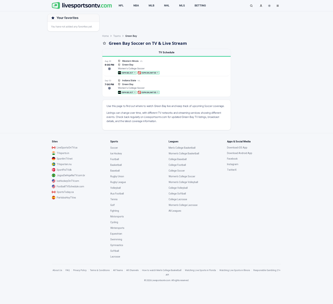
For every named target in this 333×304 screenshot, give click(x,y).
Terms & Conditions (100, 270)
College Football (177, 165)
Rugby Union (117, 176)
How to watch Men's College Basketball (161, 270)
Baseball (115, 170)
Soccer (114, 147)
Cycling (114, 222)
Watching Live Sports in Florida (200, 270)
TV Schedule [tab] (166, 52)
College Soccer (177, 170)
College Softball (177, 193)
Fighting (114, 210)
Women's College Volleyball (183, 182)
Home (105, 35)
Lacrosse (115, 256)
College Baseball (178, 159)
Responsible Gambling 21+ (266, 270)
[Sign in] (261, 5)
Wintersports (117, 228)
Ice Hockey (116, 153)
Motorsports (117, 216)
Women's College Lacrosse (183, 205)
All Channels (132, 270)
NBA (136, 5)
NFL (121, 5)
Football (114, 159)
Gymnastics (116, 245)
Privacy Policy (80, 270)
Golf (112, 205)
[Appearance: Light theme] (269, 5)
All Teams (118, 270)
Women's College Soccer (182, 176)
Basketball (116, 165)
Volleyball (115, 187)
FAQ (68, 270)
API (167, 274)
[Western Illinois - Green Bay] (166, 67)
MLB (151, 5)
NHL (166, 5)
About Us (57, 270)
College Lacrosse (178, 199)
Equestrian (116, 233)
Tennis (114, 199)
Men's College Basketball (182, 147)
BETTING (200, 5)
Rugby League (118, 182)
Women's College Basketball (184, 153)
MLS (182, 5)
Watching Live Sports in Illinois (234, 270)
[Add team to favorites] (104, 43)
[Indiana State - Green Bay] (166, 86)
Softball (114, 250)
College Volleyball (178, 187)
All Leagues (175, 210)
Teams (117, 35)
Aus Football (117, 193)
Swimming (116, 239)
